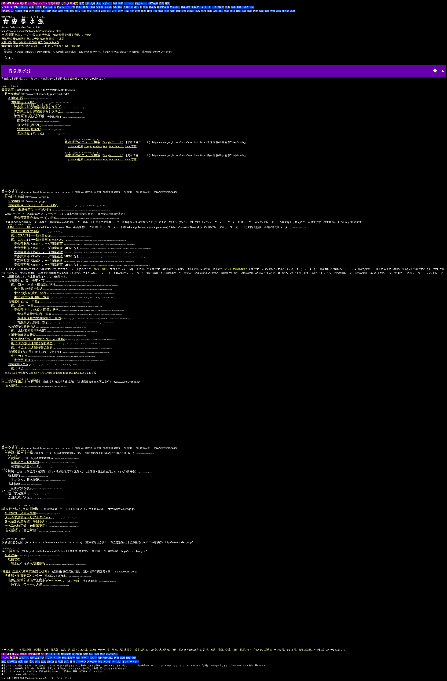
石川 (114, 11)
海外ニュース (37, 657)
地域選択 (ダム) (19, 364)
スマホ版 (14, 201)
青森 (25, 11)
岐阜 (137, 11)
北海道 (19, 11)
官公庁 (93, 657)
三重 (155, 11)
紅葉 (145, 7)
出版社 (66, 46)
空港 (227, 7)
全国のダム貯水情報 (25, 462)
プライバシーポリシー (62, 678)
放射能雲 (117, 7)
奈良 (183, 11)
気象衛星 (48, 7)
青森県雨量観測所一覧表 (34, 314)
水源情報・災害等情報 (20, 513)
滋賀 (160, 11)
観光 (21, 46)
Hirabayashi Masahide (36, 678)
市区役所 (103, 657)
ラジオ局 (56, 46)
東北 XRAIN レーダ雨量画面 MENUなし (39, 239)
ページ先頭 (7, 649)
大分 (272, 11)
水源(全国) (7, 10)
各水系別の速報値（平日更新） (27, 521)
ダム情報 (23, 133)
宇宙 (252, 7)
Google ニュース (112, 142)
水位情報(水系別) (29, 129)
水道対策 (11, 555)
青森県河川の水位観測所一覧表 (39, 318)
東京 (89, 11)
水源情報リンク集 (77, 78)
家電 (100, 661)
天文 (98, 3)
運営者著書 (54, 3)
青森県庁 (7, 89)
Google (88, 146)
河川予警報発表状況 (22, 335)
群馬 (71, 11)
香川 (232, 11)
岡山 (209, 11)
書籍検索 (66, 654)
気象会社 (175, 7)
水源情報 (7, 34)
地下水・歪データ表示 (26, 585)
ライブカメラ (51, 42)
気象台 (152, 7)
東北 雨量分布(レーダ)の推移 (31, 209)
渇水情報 (11, 385)
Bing (105, 146)
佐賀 (255, 11)
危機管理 (14, 559)
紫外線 (100, 7)
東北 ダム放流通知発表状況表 (32, 347)
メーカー (92, 661)
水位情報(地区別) (29, 125)
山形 (48, 11)
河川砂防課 (15, 98)
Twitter (48, 372)
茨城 (60, 11)
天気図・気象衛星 (53, 34)
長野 (132, 11)
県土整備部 (12, 94)
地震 (81, 3)
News (41, 372)
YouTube (97, 146)
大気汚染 (128, 7)
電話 (122, 657)
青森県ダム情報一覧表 (33, 322)
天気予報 (6, 38)
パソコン (116, 661)
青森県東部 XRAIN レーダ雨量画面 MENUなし (47, 256)
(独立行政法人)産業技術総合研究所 (26, 571)
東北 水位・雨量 (22, 305)
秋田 (43, 11)
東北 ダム (17, 368)
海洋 (233, 7)
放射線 (108, 7)
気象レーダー (64, 7)
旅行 (26, 661)
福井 (120, 11)
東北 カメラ (19, 356)
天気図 (38, 7)
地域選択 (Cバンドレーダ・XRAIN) (33, 205)
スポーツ (107, 3)
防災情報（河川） (23, 102)
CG (43, 654)
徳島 (226, 11)
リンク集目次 (69, 3)
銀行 (79, 46)
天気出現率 (218, 7)
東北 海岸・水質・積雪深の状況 (33, 284)
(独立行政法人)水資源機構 (19, 509)
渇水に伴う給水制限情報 (28, 563)
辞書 (161, 3)
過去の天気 (32, 38)
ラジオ (57, 657)
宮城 (37, 11)
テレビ (49, 657)
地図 (87, 3)
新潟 (103, 11)
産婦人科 (311, 649)
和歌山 (191, 11)
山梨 (126, 11)
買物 (115, 3)
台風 (31, 7)
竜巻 (38, 34)
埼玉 (77, 11)
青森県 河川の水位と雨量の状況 (36, 310)
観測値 (69, 34)
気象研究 (185, 7)
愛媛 (238, 11)
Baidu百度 (131, 146)
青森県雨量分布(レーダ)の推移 (35, 218)
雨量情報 (23, 121)
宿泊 (27, 46)
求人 (110, 657)
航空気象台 (163, 7)
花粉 (136, 7)
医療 (120, 3)
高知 (243, 11)
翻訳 (167, 3)
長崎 (261, 11)
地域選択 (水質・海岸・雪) (27, 280)
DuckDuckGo (116, 146)
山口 (220, 11)
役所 (73, 46)
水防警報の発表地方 (22, 326)
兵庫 (178, 11)
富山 (109, 11)
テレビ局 (45, 46)
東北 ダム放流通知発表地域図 (32, 343)
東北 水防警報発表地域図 (28, 330)
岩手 (31, 11)
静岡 (143, 11)
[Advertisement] (45, 70)
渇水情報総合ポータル (26, 466)
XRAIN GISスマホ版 (25, 231)
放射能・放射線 (28, 42)
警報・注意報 (20, 7)
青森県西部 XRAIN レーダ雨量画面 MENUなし (47, 265)
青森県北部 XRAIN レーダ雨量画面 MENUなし (47, 248)
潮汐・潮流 (242, 7)
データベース (52, 654)
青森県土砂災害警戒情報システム (37, 111)
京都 (166, 11)
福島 (54, 11)
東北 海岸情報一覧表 (28, 289)
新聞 (64, 657)
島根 (203, 11)
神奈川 (96, 11)
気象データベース (201, 7)
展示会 (85, 657)
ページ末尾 (85, 35)
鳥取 (197, 11)
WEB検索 (153, 3)
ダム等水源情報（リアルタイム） (28, 517)
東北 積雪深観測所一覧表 (31, 297)
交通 (92, 3)
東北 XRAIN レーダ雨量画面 (31, 235)
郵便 (128, 657)
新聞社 (35, 46)
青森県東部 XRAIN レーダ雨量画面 (38, 252)
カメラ (107, 661)
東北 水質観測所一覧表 (30, 293)
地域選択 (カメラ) (21, 351)
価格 (96, 654)
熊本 (267, 11)
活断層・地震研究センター (23, 575)
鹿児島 (285, 11)
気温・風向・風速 (85, 7)
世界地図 (12, 661)
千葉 (83, 11)
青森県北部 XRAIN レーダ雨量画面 (38, 244)
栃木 (66, 11)
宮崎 (278, 11)
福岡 (249, 11)
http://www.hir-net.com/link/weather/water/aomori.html (31, 30)
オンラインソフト (37, 3)
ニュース (129, 3)
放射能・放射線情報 (190, 649)
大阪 (172, 11)
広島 (215, 11)
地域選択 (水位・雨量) (24, 301)
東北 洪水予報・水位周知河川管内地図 (38, 339)
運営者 (23, 3)
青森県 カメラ (24, 360)
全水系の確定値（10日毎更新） (27, 525)
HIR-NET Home (10, 3)
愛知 (149, 11)
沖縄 (292, 11)
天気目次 (7, 7)
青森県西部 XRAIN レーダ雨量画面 (38, 260)
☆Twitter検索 (75, 146)
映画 (78, 657)
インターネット (130, 661)
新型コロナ (141, 3)
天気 (37, 661)
